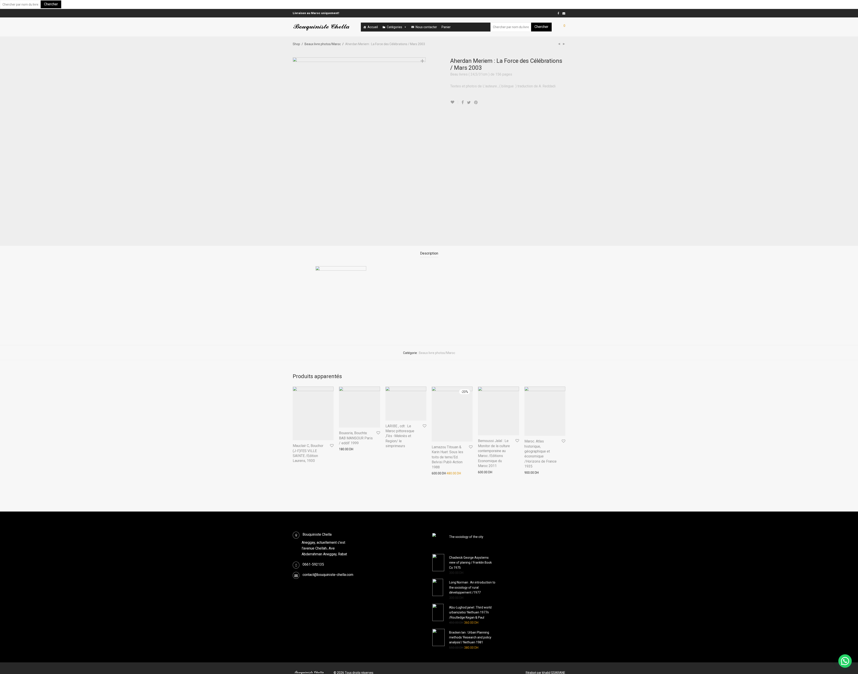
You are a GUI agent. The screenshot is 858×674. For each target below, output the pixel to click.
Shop (296, 44)
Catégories (394, 27)
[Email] (563, 13)
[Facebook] (558, 13)
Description (429, 253)
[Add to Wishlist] (454, 102)
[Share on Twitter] (469, 102)
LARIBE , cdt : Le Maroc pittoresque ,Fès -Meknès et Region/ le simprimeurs (399, 436)
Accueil (373, 27)
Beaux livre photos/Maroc (323, 44)
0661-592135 (313, 564)
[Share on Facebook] (462, 102)
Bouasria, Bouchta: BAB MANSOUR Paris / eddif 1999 (356, 438)
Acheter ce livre (301, 467)
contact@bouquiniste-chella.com (328, 575)
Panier (446, 27)
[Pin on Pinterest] (476, 102)
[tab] (429, 253)
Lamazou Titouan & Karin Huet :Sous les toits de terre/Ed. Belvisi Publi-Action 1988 (447, 457)
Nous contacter (426, 27)
